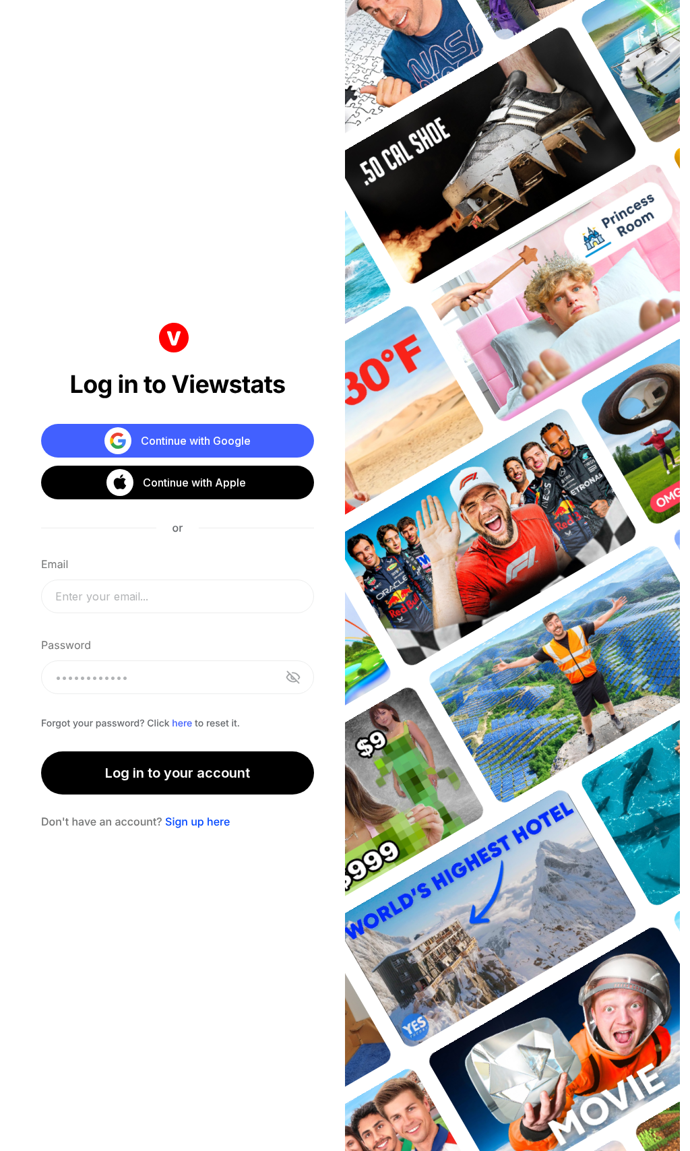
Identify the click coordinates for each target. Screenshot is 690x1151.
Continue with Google (196, 440)
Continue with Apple (193, 482)
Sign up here (197, 821)
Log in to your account (177, 773)
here (182, 723)
